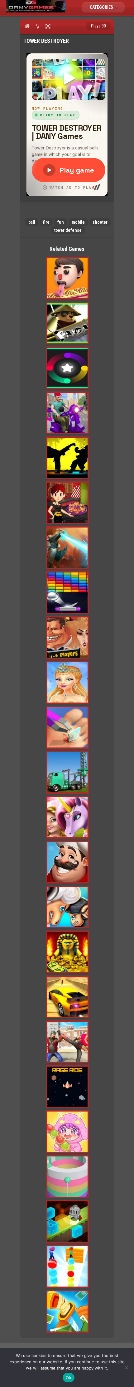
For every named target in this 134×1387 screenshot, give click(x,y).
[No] (126, 1367)
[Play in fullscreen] (48, 25)
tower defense (68, 230)
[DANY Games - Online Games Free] (35, 10)
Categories (102, 7)
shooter (100, 222)
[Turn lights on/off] (37, 25)
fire (46, 222)
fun (60, 222)
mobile (78, 222)
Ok (68, 1377)
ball (31, 222)
